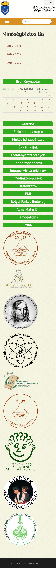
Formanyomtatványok (28, 155)
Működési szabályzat (28, 139)
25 (14, 110)
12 (21, 103)
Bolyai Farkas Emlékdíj (28, 201)
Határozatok (28, 186)
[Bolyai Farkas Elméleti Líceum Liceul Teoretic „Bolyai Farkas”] (6, 8)
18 (14, 107)
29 (42, 110)
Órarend (28, 123)
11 (14, 103)
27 (28, 110)
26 (21, 110)
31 (6, 114)
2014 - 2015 (14, 54)
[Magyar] (47, 2)
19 (21, 107)
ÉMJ (28, 193)
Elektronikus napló (28, 131)
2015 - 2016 (14, 62)
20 (28, 107)
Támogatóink (28, 217)
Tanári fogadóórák (28, 162)
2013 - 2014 (14, 46)
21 (35, 107)
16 (49, 103)
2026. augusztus (25, 88)
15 (42, 103)
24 (6, 110)
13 (28, 103)
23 (49, 107)
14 (35, 103)
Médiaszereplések (28, 178)
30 (49, 110)
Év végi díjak (28, 147)
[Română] (51, 2)
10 (6, 103)
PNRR (28, 225)
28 (35, 110)
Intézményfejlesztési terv (28, 170)
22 (42, 107)
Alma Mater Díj (28, 209)
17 (6, 107)
